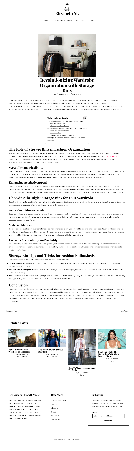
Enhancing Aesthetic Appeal (59, 126)
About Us (55, 416)
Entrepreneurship (59, 400)
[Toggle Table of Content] (84, 118)
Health (54, 404)
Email (94, 413)
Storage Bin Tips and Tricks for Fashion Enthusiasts (66, 138)
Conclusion (51, 140)
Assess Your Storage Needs (59, 131)
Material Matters (55, 133)
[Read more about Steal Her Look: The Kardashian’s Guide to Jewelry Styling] (112, 339)
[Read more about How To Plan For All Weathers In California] (22, 338)
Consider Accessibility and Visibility (62, 135)
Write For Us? (57, 419)
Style (54, 94)
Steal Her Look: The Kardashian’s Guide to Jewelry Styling (108, 353)
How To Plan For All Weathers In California (19, 350)
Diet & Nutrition (58, 20)
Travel (54, 412)
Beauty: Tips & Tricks (75, 20)
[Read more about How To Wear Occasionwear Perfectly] (82, 347)
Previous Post (10, 311)
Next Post (125, 311)
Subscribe (108, 421)
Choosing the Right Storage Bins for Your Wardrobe (67, 128)
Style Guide (44, 20)
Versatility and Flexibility (58, 124)
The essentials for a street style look (50, 350)
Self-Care (91, 20)
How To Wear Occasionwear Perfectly (81, 368)
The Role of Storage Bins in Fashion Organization (65, 121)
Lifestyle (18, 354)
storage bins (111, 156)
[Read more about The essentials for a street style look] (52, 338)
